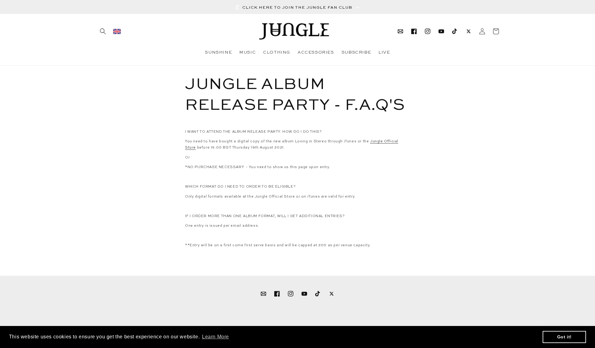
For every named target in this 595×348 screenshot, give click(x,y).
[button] (103, 31)
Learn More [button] (215, 336)
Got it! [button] (564, 336)
